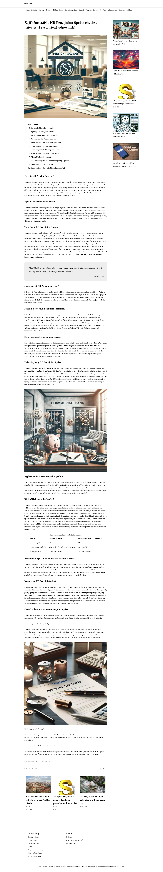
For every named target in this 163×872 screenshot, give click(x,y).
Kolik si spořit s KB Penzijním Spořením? (46, 142)
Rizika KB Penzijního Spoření (42, 157)
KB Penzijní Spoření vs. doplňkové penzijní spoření (50, 161)
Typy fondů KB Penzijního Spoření (44, 135)
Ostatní (81, 10)
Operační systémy (71, 10)
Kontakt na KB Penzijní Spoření (43, 164)
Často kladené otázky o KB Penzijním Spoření (48, 168)
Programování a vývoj (93, 10)
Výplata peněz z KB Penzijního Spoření (45, 153)
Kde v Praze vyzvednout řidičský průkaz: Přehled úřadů (38, 800)
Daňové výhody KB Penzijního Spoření (45, 150)
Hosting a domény (45, 10)
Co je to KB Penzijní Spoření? (42, 128)
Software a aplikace (125, 10)
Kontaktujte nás (45, 761)
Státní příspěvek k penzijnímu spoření (44, 146)
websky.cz (28, 4)
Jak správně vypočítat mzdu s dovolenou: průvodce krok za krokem (65, 800)
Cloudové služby (31, 10)
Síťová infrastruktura (110, 10)
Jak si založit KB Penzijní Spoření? (43, 139)
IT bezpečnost (58, 10)
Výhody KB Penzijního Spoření (42, 132)
